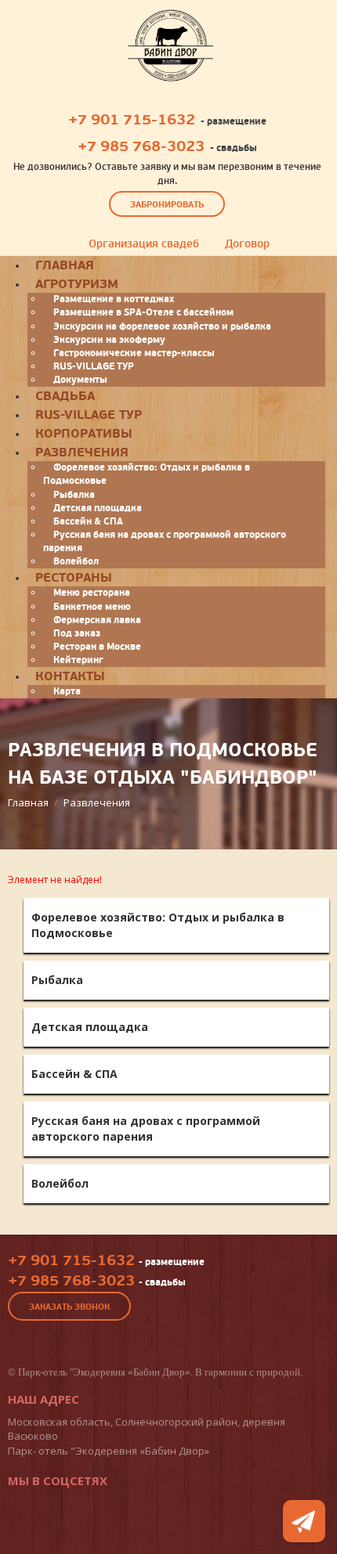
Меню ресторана (91, 592)
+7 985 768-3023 (141, 146)
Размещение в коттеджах (113, 299)
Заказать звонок (69, 1307)
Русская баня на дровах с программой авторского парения (164, 541)
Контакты (70, 676)
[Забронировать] (304, 1521)
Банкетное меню (92, 606)
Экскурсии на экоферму (109, 340)
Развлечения (82, 452)
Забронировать (167, 205)
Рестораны (73, 578)
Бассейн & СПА (88, 521)
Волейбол (60, 1183)
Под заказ (76, 633)
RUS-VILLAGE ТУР (93, 366)
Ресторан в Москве (97, 646)
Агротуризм (76, 284)
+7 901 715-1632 (131, 119)
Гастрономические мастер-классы (134, 353)
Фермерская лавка (97, 620)
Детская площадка (97, 508)
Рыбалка (74, 495)
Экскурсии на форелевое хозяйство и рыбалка (162, 326)
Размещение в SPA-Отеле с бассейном (143, 312)
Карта (67, 691)
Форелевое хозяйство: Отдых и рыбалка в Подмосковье (146, 474)
